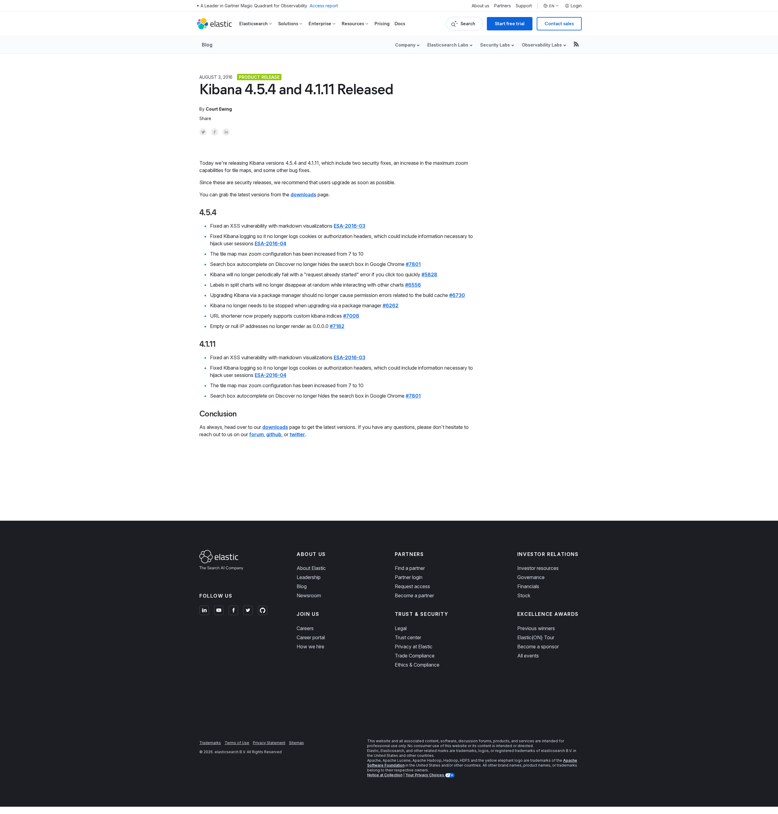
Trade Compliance (415, 656)
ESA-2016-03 (349, 226)
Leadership (309, 577)
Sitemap (296, 742)
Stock (523, 595)
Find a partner (410, 568)
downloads (303, 194)
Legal (401, 628)
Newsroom (309, 595)
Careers (305, 628)
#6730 (457, 295)
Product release (259, 77)
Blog (207, 45)
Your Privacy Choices (425, 775)
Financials (528, 586)
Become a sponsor (538, 646)
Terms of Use (237, 742)
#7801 (413, 264)
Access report (324, 5)
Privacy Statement (269, 742)
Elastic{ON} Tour (535, 637)
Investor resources (538, 568)
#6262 (390, 305)
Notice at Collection (384, 775)
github (273, 434)
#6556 (413, 285)
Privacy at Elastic (413, 646)
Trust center (408, 637)
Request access (412, 586)
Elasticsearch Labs (447, 44)
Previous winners (536, 628)
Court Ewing (219, 109)
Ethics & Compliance (417, 665)
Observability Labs (542, 44)
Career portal (311, 637)
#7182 (337, 326)
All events (528, 656)
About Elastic (311, 568)
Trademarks (210, 742)
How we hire (310, 646)
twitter (297, 434)
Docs (399, 23)
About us (480, 6)
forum (256, 434)
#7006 (351, 316)
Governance (531, 577)
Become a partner (414, 595)
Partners (502, 6)
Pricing (382, 23)
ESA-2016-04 (270, 243)
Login (576, 5)
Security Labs (495, 44)
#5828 (429, 274)
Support (524, 6)
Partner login (408, 577)
